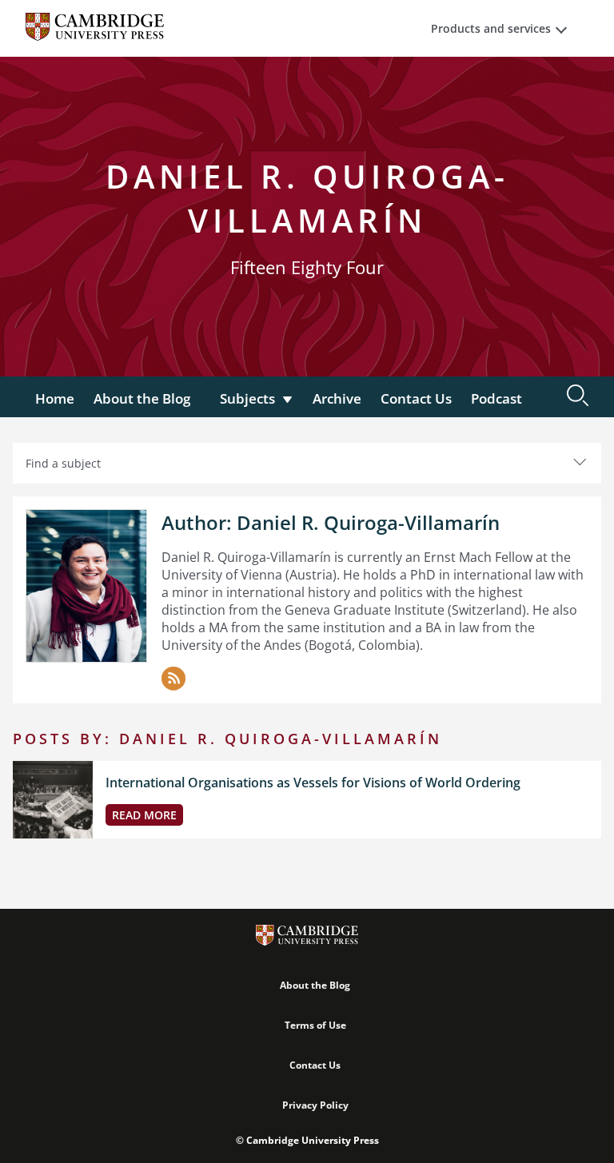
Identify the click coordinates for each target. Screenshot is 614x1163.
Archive (337, 398)
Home (54, 398)
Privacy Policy (315, 1105)
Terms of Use (315, 1025)
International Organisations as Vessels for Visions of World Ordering (313, 782)
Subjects (247, 398)
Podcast (496, 398)
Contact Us (416, 398)
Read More (144, 814)
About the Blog (142, 398)
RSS (173, 679)
